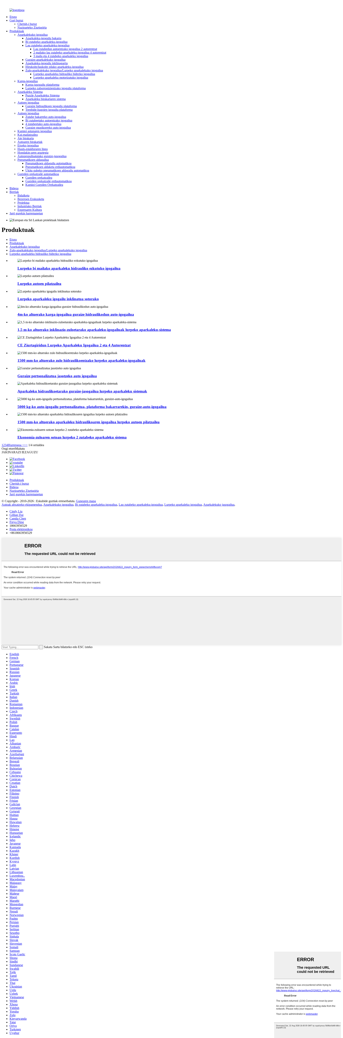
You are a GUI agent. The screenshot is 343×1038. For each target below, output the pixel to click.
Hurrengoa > (16, 445)
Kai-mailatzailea (27, 134)
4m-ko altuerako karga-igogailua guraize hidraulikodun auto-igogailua (75, 314)
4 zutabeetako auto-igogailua (43, 124)
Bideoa (14, 188)
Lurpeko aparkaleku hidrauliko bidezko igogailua (64, 74)
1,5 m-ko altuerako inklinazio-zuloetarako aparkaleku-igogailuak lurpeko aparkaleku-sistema (94, 330)
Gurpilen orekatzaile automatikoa (38, 174)
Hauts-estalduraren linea (32, 149)
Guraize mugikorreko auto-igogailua (48, 127)
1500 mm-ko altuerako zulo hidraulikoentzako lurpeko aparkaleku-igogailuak (81, 360)
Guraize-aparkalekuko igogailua (45, 59)
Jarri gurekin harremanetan (26, 213)
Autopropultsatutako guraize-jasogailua (41, 156)
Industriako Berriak (29, 206)
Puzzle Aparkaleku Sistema (42, 95)
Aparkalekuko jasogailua (218, 504)
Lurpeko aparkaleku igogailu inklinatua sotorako (58, 299)
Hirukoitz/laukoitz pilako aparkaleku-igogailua (54, 66)
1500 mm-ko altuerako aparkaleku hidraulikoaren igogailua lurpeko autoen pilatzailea (88, 422)
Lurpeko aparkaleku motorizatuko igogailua (60, 77)
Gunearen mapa (86, 501)
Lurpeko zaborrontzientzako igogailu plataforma (55, 88)
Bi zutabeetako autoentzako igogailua (48, 120)
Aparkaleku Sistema (30, 92)
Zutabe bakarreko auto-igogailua (45, 117)
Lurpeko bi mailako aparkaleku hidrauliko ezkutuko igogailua (68, 268)
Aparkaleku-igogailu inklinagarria (46, 63)
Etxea (13, 16)
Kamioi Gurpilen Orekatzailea (44, 184)
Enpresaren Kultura (29, 209)
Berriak (14, 192)
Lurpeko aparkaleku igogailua (183, 504)
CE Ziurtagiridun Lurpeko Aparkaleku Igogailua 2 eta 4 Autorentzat (74, 345)
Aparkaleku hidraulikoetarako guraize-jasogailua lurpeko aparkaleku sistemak (82, 391)
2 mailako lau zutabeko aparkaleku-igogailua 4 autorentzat (69, 52)
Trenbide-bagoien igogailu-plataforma (49, 109)
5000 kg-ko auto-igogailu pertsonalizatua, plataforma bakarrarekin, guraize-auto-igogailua (92, 407)
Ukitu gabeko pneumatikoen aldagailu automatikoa (57, 170)
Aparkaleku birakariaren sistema (45, 99)
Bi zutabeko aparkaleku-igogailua (46, 41)
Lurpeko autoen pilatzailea (39, 284)
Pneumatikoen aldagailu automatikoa (48, 163)
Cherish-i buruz (27, 24)
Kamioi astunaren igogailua (34, 131)
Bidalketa (23, 195)
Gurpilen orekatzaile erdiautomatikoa (48, 181)
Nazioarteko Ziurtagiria (32, 27)
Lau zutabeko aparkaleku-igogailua (47, 45)
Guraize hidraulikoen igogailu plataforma (51, 106)
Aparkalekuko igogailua (32, 34)
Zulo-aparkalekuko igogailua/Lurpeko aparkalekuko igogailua (64, 70)
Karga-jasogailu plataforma (42, 84)
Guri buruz (16, 20)
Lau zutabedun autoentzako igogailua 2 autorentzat (65, 49)
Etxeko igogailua (28, 145)
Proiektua (23, 202)
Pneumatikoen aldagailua (33, 159)
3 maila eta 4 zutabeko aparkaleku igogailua (60, 56)
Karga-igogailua (27, 81)
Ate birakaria (25, 138)
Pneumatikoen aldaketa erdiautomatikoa (50, 167)
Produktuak (17, 31)
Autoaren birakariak (29, 142)
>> (26, 445)
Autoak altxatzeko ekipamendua (22, 504)
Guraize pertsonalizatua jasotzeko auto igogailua (57, 376)
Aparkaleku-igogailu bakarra (43, 38)
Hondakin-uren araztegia (32, 152)
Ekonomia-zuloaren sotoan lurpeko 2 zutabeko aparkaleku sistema (72, 437)
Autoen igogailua (28, 102)
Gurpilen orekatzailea (38, 177)
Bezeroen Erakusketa (30, 199)
